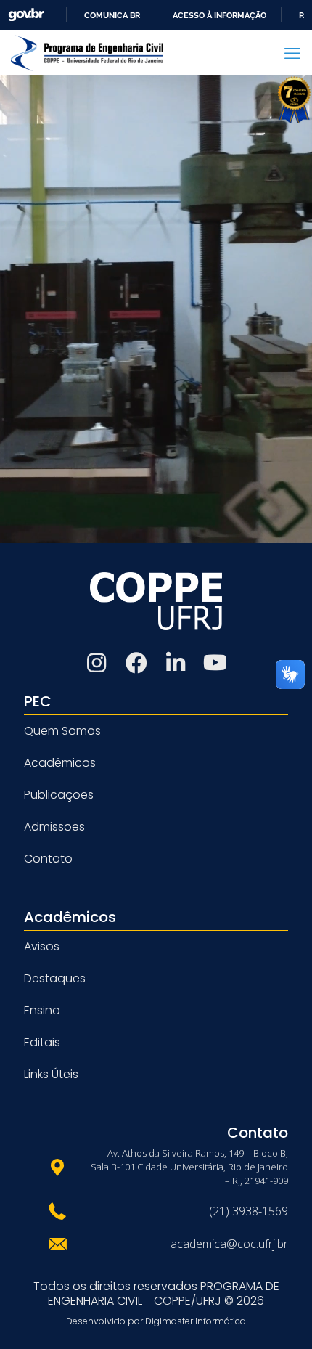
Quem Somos (62, 730)
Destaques (55, 978)
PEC (38, 701)
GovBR (26, 15)
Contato (48, 858)
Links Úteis (51, 1074)
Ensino (42, 1010)
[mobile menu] (292, 52)
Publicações (59, 794)
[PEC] (87, 52)
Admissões (54, 826)
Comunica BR (112, 15)
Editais (42, 1042)
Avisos (41, 946)
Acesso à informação (219, 15)
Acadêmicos (60, 762)
